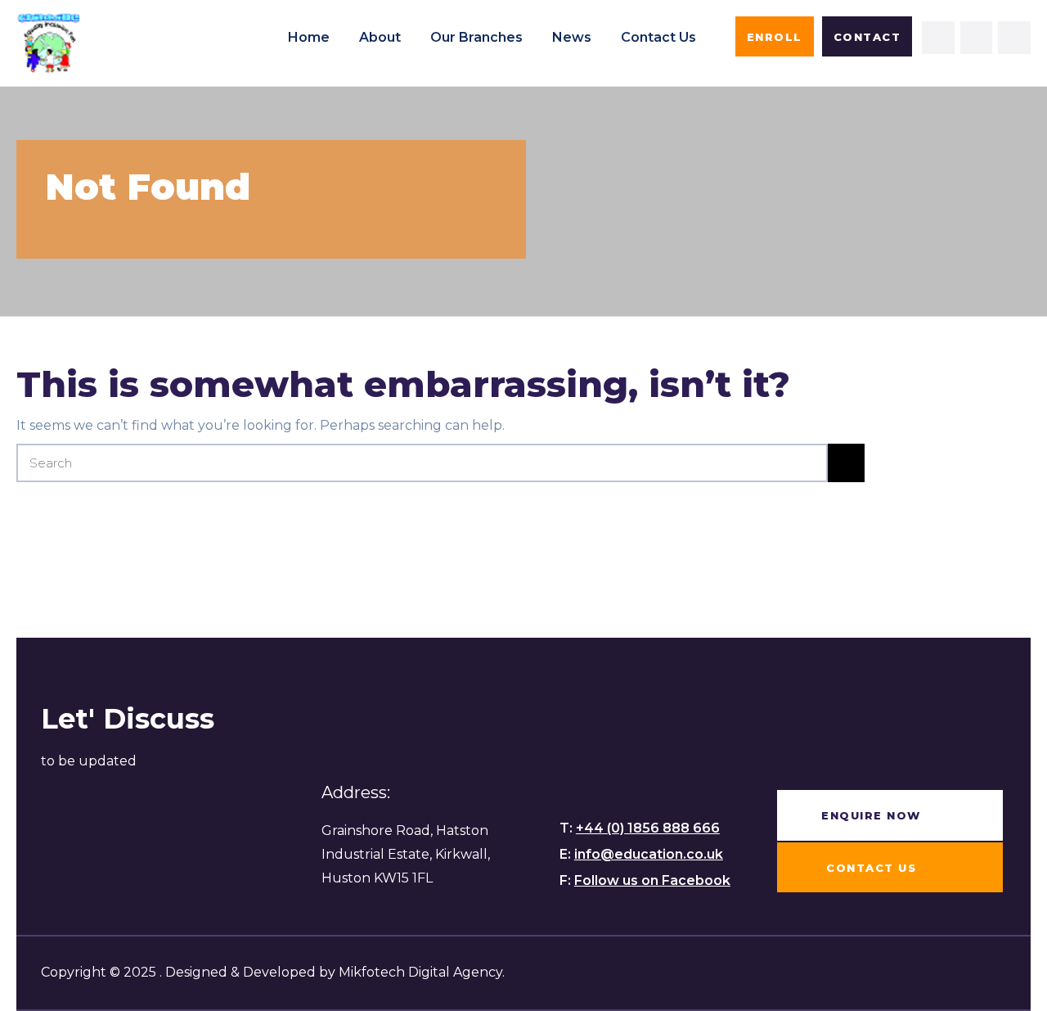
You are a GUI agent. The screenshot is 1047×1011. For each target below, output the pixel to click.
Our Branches (476, 37)
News (571, 37)
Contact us (658, 37)
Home (309, 37)
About (380, 37)
